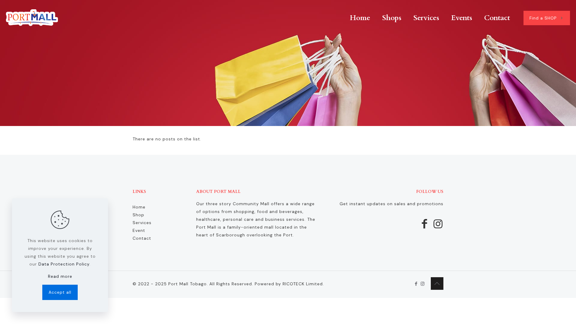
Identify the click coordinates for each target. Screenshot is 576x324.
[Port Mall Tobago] (32, 18)
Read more (60, 276)
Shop (138, 215)
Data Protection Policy (63, 264)
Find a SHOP (543, 18)
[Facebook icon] (416, 284)
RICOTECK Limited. (303, 283)
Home (139, 207)
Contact (142, 238)
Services (142, 222)
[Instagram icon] (422, 284)
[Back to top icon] (437, 283)
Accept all (60, 292)
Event (139, 230)
